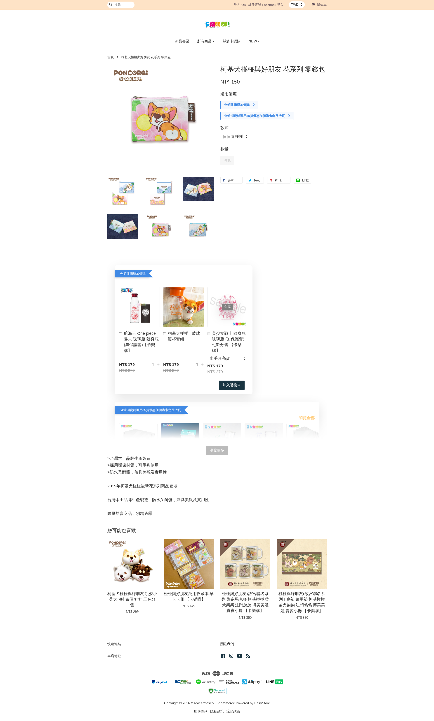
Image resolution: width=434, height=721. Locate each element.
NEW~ (253, 41)
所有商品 (204, 41)
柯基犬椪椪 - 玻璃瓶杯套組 (184, 336)
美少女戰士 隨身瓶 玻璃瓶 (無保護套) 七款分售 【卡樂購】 (229, 342)
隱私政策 (217, 711)
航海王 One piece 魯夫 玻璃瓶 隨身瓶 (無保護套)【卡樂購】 (141, 342)
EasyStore (262, 703)
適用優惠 (228, 94)
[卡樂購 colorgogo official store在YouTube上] (239, 656)
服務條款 (201, 711)
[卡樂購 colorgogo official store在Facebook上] (222, 656)
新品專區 (182, 41)
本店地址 (114, 656)
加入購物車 (232, 385)
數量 (224, 149)
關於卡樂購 (232, 41)
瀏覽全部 (307, 418)
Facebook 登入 (272, 5)
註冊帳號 (254, 5)
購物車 (322, 5)
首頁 (110, 57)
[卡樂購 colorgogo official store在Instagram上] (231, 656)
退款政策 (233, 711)
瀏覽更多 (217, 450)
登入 (237, 5)
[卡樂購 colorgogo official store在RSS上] (248, 656)
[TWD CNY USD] (297, 4)
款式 (224, 128)
